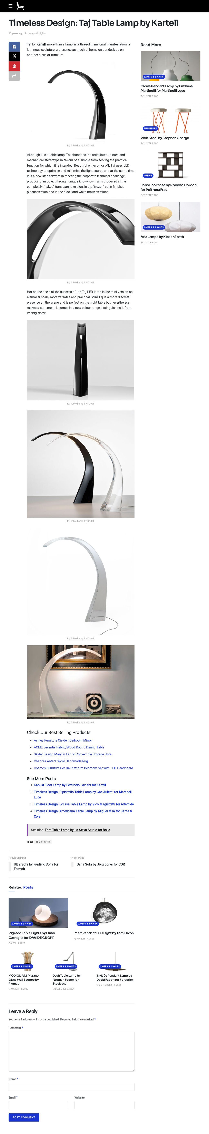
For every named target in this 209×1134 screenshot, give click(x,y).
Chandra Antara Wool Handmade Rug (61, 761)
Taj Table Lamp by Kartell (80, 145)
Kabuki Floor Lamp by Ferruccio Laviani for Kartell (70, 785)
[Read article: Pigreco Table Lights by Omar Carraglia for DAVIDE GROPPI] (38, 913)
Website (79, 1097)
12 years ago (16, 33)
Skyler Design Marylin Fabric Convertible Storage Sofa (73, 754)
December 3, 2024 (64, 989)
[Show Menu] (10, 6)
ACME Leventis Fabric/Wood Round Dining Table (69, 747)
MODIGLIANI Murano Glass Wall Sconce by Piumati (24, 979)
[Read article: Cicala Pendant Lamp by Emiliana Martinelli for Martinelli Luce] (170, 66)
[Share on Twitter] (14, 56)
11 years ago (150, 96)
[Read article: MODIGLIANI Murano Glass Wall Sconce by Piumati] (28, 961)
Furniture (150, 128)
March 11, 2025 (19, 989)
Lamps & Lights (37, 33)
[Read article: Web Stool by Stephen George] (170, 118)
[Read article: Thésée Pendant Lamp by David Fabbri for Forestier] (116, 961)
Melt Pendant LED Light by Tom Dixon (104, 933)
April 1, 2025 (17, 943)
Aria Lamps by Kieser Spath (162, 237)
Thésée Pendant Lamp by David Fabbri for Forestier (115, 977)
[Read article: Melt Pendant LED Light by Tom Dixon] (104, 913)
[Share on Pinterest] (14, 66)
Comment (16, 1028)
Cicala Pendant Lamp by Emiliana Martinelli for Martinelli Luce (167, 88)
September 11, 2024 (109, 985)
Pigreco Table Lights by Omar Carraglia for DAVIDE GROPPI (32, 935)
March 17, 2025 (85, 938)
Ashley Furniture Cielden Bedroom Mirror (63, 740)
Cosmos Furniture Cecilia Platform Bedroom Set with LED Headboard (83, 768)
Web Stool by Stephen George (165, 138)
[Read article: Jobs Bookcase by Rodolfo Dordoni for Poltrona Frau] (170, 165)
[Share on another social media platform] (14, 76)
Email (13, 1097)
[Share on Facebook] (14, 47)
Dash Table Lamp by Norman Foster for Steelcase (67, 979)
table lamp (43, 841)
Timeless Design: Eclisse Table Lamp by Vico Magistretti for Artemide (84, 804)
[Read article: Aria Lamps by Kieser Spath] (170, 217)
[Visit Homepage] (20, 6)
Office (148, 175)
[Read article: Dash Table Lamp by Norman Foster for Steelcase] (72, 961)
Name (14, 1079)
